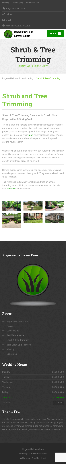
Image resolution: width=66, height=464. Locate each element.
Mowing (10, 349)
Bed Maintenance (15, 335)
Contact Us (12, 354)
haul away (12, 188)
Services (11, 326)
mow (31, 135)
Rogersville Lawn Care (17, 321)
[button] (11, 206)
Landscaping (13, 330)
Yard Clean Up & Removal (19, 345)
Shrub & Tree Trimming (18, 340)
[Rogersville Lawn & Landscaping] (17, 34)
